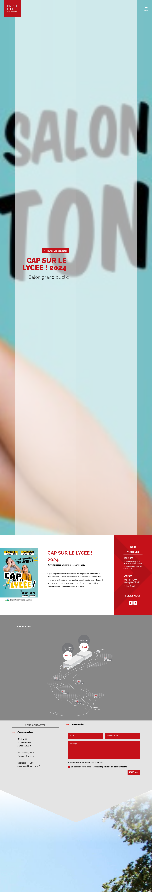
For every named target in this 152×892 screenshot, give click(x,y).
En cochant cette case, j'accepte (99, 767)
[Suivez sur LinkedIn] (135, 603)
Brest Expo (24, 626)
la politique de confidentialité (113, 767)
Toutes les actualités (57, 251)
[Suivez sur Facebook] (131, 603)
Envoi (135, 772)
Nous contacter (35, 725)
